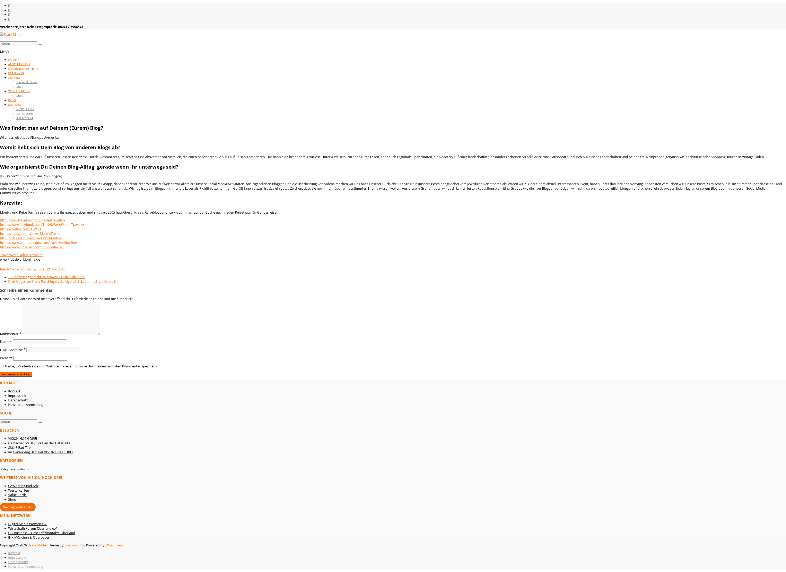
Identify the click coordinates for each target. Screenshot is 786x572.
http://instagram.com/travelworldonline (31, 238)
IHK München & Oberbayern (30, 537)
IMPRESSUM (24, 118)
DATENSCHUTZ (26, 114)
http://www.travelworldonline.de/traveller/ (32, 220)
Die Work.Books (26, 82)
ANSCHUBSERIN (19, 64)
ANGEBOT (15, 78)
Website (6, 358)
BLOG (12, 100)
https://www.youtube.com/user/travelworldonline (38, 242)
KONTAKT (14, 105)
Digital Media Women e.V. (27, 524)
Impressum (17, 395)
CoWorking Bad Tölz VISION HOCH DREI (43, 452)
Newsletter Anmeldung (26, 404)
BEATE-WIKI (16, 73)
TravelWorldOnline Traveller (21, 255)
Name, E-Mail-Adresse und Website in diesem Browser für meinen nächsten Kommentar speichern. (81, 366)
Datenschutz (18, 400)
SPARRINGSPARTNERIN (24, 69)
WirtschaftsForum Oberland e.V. (33, 528)
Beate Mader (10, 269)
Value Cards (17, 495)
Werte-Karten (18, 490)
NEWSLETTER (25, 109)
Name (6, 341)
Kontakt (14, 391)
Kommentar (10, 334)
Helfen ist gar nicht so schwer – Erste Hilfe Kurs (46, 277)
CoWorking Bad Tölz (23, 486)
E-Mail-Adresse (12, 350)
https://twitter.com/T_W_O (20, 229)
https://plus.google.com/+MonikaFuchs (30, 233)
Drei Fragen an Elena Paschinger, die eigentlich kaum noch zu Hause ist (65, 281)
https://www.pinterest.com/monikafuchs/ (32, 247)
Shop (19, 87)
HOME (12, 60)
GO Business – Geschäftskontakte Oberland (41, 533)
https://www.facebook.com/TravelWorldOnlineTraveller (42, 224)
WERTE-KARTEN (19, 91)
